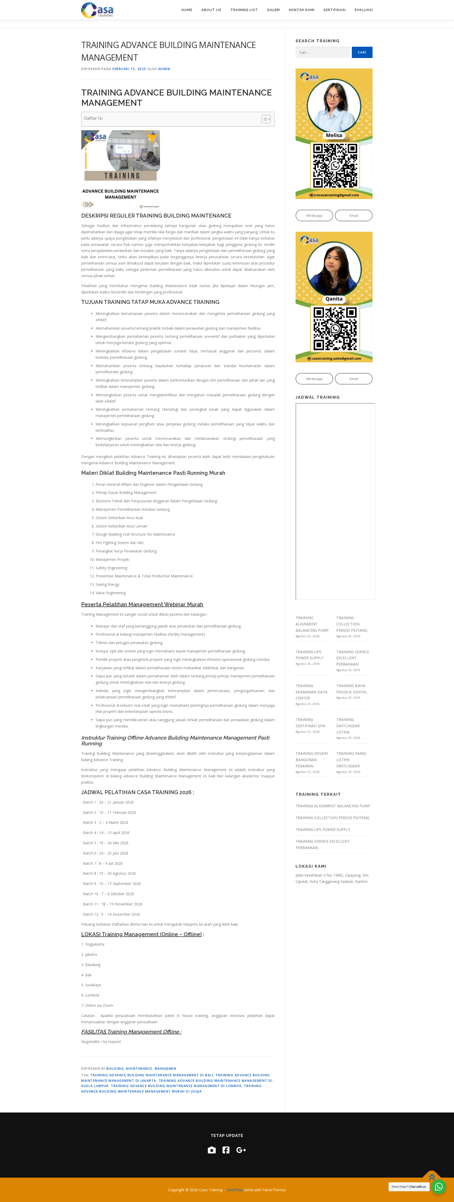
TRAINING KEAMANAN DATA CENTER (311, 692)
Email (354, 215)
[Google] (241, 1150)
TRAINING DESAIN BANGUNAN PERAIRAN (312, 759)
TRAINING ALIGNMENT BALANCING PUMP (312, 624)
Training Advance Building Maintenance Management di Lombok (176, 1086)
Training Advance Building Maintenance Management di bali (151, 1075)
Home (187, 10)
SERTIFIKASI (334, 10)
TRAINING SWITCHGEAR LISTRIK (348, 726)
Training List (244, 10)
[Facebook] (226, 1150)
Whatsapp (314, 215)
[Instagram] (212, 1150)
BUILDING (115, 1068)
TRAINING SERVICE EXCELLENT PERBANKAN (352, 658)
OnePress (234, 1189)
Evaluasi (364, 10)
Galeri (273, 10)
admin (164, 69)
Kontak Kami (301, 10)
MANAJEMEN (166, 1068)
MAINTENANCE (139, 1068)
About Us (211, 10)
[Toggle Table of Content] (263, 119)
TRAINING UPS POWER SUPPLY (323, 829)
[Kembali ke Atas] (431, 1177)
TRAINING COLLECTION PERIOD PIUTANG (351, 624)
